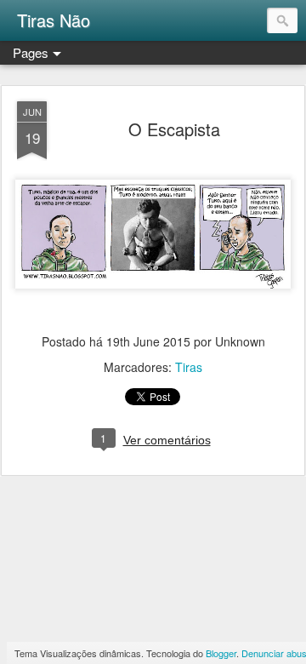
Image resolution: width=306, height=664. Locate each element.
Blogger (221, 653)
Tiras (188, 366)
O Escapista (174, 129)
